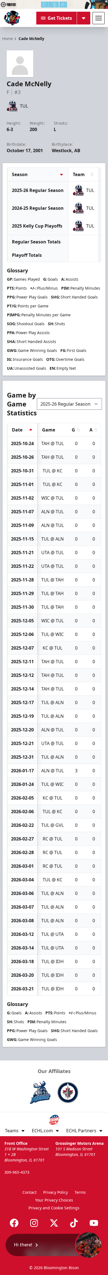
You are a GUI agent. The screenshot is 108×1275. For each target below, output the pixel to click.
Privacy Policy (55, 1192)
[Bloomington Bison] (12, 18)
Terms (80, 1192)
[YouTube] (94, 1223)
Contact (29, 1192)
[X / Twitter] (54, 1223)
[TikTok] (74, 1223)
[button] (54, 1245)
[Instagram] (34, 1223)
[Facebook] (14, 1223)
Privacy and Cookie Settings (54, 1207)
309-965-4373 (16, 1172)
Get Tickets (60, 18)
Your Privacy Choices (54, 1200)
